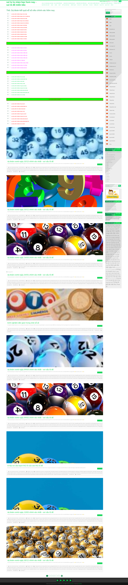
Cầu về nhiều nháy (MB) (113, 83)
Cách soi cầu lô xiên (62, 167)
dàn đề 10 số (59, 472)
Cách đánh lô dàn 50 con (114, 247)
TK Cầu (90, 5)
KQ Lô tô (101, 5)
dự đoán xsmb (65, 168)
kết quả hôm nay (112, 29)
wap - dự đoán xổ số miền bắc (56, 474)
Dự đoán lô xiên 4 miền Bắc (43, 168)
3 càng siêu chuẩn (112, 229)
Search (107, 12)
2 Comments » (22, 171)
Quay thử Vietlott (112, 140)
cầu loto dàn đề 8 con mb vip (111, 208)
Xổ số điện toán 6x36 (113, 63)
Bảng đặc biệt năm (110, 244)
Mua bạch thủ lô (114, 275)
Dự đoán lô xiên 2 (35, 168)
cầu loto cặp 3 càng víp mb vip (111, 209)
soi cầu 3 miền (18, 330)
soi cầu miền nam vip (69, 330)
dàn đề (118, 261)
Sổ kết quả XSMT (112, 39)
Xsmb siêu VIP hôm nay (81, 3)
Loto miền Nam (112, 123)
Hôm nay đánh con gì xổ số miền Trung (92, 328)
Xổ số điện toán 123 (113, 66)
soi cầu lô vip (46, 330)
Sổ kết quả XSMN (112, 36)
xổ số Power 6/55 (112, 49)
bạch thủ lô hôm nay (113, 235)
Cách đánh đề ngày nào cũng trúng (73, 471)
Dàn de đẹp (111, 259)
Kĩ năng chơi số (117, 3)
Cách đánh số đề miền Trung (97, 471)
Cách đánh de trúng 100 (54, 471)
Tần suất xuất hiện (112, 113)
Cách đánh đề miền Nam (63, 471)
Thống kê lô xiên (112, 93)
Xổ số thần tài (112, 69)
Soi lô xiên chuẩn (69, 170)
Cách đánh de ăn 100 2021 (39, 471)
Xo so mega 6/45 (112, 46)
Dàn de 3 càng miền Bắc (87, 167)
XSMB (52, 5)
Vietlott (79, 5)
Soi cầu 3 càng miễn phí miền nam (42, 170)
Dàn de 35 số (113, 254)
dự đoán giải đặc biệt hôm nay (96, 167)
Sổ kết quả (73, 5)
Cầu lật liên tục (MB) (113, 76)
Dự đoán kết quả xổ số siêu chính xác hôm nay (24, 168)
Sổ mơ (112, 5)
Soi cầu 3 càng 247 (23, 170)
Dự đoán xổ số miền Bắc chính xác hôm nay (55, 168)
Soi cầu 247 (13, 330)
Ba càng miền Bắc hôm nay (46, 167)
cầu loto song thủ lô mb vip (111, 203)
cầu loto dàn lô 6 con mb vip (111, 206)
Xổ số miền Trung (90, 330)
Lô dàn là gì (113, 273)
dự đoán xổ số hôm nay (47, 474)
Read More (99, 164)
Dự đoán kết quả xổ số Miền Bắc (75, 472)
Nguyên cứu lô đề (45, 5)
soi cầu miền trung (76, 330)
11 (58, 576)
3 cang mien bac (110, 225)
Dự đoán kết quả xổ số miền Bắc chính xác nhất (88, 472)
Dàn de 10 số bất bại (17, 472)
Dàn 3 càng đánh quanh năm (77, 167)
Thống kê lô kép (112, 96)
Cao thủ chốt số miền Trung (39, 328)
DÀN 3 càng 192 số (69, 167)
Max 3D (111, 52)
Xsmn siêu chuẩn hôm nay (106, 3)
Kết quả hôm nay (65, 5)
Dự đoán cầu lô (47, 328)
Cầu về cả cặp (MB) (113, 79)
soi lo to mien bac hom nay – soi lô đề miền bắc (52, 3)
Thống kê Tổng (112, 110)
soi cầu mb (51, 330)
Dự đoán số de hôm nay (70, 328)
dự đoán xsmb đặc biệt (88, 168)
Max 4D (111, 56)
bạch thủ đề (116, 242)
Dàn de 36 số (34, 472)
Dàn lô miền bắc (112, 261)
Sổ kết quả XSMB (112, 32)
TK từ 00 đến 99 (112, 117)
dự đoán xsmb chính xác (72, 168)
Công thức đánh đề (10, 472)
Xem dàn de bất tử (65, 474)
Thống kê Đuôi (112, 103)
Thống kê (96, 5)
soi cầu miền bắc (56, 330)
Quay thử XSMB (112, 130)
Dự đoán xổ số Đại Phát (39, 474)
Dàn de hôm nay (54, 472)
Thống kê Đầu (112, 100)
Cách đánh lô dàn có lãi (111, 249)
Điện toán (85, 5)
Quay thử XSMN (112, 134)
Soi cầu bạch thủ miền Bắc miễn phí (113, 276)
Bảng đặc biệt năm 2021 (55, 167)
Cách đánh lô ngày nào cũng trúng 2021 (85, 471)
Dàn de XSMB (115, 256)
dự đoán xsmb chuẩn (80, 168)
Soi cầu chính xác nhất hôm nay (26, 330)
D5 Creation (72, 583)
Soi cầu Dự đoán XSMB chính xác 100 (54, 170)
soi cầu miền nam (62, 330)
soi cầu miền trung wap (83, 330)
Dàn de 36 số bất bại (39, 472)
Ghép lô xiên (94, 168)
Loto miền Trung (112, 127)
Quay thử (107, 5)
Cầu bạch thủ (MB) (112, 73)
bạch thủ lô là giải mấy (111, 237)
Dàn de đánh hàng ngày (47, 472)
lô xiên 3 (10, 170)
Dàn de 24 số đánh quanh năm (26, 472)
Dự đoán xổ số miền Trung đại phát (80, 328)
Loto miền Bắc (112, 120)
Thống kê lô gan (112, 90)
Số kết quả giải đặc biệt (16, 170)
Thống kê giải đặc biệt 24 (82, 170)
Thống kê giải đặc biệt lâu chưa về (92, 170)
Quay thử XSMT (112, 137)
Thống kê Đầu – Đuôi (113, 107)
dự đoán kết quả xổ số (65, 472)
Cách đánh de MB (47, 471)
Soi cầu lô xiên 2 (63, 170)
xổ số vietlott (112, 42)
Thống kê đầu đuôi (112, 86)
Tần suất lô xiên (75, 170)
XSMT (59, 5)
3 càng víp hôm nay (38, 167)
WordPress (80, 583)
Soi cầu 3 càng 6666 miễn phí (31, 170)
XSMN (56, 5)
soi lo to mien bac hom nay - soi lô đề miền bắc (17, 167)
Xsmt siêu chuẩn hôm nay (93, 3)
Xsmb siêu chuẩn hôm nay (69, 3)
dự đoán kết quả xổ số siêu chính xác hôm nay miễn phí (26, 474)
